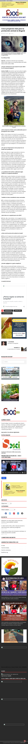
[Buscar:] (14, 362)
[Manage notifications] (25, 741)
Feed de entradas (5, 547)
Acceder (3, 545)
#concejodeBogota (7, 313)
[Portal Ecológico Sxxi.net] (14, 7)
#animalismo (18, 310)
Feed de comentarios (6, 550)
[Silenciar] (22, 472)
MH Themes (23, 742)
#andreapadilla (8, 310)
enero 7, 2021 (5, 33)
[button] (26, 25)
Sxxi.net (11, 33)
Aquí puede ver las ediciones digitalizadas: (10, 432)
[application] (14, 467)
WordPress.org (4, 552)
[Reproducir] (3, 472)
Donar (4, 477)
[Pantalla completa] (25, 472)
